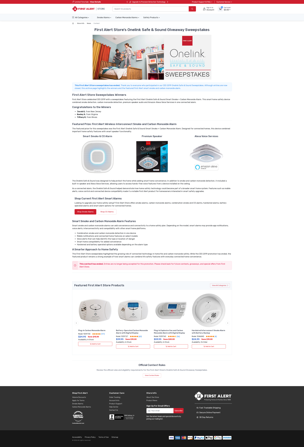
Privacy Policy (90, 437)
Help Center (113, 407)
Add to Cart (96, 344)
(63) (140, 336)
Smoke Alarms (103, 17)
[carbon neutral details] (85, 417)
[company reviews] (122, 417)
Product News (151, 401)
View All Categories (219, 285)
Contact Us (113, 410)
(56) (178, 336)
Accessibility (77, 437)
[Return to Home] (73, 23)
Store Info (80, 23)
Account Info (114, 401)
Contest (97, 23)
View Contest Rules (152, 375)
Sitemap (115, 437)
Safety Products (150, 17)
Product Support (115, 404)
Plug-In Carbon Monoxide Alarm (91, 330)
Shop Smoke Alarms (85, 212)
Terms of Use (103, 437)
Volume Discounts (79, 397)
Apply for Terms (78, 401)
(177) (103, 334)
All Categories (81, 17)
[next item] (228, 323)
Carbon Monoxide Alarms (126, 17)
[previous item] (76, 323)
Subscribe (179, 411)
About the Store (152, 397)
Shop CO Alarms (107, 212)
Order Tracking (114, 397)
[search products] (192, 9)
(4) (215, 336)
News (89, 23)
